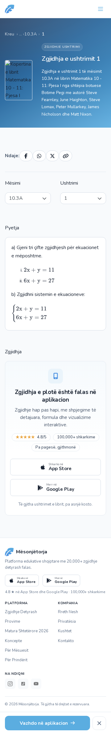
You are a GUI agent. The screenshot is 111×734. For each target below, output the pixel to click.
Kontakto (66, 641)
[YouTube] (36, 684)
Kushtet (65, 631)
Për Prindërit (16, 660)
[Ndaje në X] (52, 156)
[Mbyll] (99, 723)
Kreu (9, 34)
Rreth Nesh (68, 612)
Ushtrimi (69, 183)
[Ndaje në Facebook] (26, 156)
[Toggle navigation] (100, 8)
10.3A (30, 34)
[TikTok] (23, 684)
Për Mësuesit (16, 650)
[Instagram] (10, 684)
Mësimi (12, 183)
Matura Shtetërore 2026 (26, 631)
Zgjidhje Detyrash (21, 612)
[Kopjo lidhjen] (65, 156)
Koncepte (13, 641)
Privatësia (67, 621)
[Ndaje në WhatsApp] (39, 156)
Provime (12, 621)
